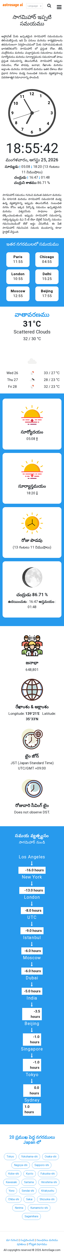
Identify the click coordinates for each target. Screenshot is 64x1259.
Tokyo (10, 1156)
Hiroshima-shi (49, 1182)
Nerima (19, 1207)
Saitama (29, 1182)
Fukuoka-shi (47, 1173)
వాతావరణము (32, 314)
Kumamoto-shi (39, 1207)
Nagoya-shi (20, 1165)
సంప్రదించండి (27, 1240)
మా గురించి (12, 1240)
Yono (12, 1190)
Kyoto (29, 1173)
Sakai (29, 1199)
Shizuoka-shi (47, 1199)
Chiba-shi (13, 1199)
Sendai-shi (28, 1190)
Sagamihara (31, 1216)
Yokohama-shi (29, 1156)
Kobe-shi (13, 1173)
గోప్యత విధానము (38, 1244)
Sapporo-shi (41, 1165)
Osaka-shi (50, 1156)
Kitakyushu (47, 1190)
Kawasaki (11, 1182)
